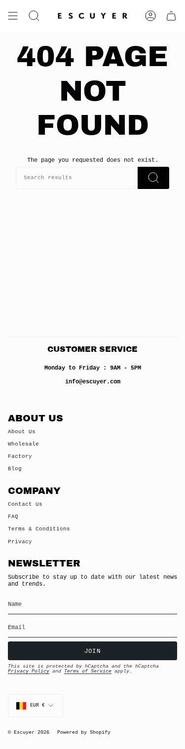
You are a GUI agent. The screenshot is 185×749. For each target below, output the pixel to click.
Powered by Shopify (84, 732)
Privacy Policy (28, 671)
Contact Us (25, 504)
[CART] (171, 15)
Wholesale (23, 444)
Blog (15, 469)
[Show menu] (13, 15)
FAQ (13, 517)
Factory (20, 456)
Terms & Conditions (39, 529)
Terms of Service (87, 671)
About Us (22, 432)
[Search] (153, 178)
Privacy (20, 542)
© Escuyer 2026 (28, 732)
